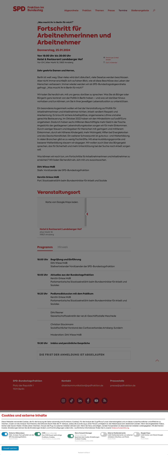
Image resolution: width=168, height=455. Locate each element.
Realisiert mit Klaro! (84, 452)
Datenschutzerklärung (120, 428)
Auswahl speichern (10, 448)
